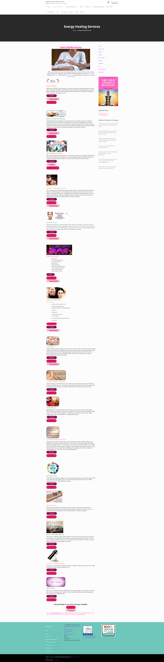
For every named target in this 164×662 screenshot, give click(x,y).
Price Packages (90, 73)
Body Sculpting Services (71, 6)
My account (47, 648)
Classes (81, 6)
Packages (71, 607)
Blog (77, 12)
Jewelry (100, 52)
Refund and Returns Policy (51, 639)
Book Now (103, 114)
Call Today (51, 102)
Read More (51, 95)
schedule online (70, 76)
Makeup (100, 60)
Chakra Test (88, 6)
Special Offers (109, 6)
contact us (70, 75)
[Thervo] (88, 630)
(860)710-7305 (67, 629)
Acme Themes (56, 660)
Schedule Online (53, 99)
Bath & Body (101, 49)
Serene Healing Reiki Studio (54, 2)
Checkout (47, 636)
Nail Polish (101, 63)
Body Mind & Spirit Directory (89, 637)
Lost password (48, 650)
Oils (99, 66)
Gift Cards (71, 610)
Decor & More (102, 57)
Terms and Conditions (50, 642)
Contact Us (71, 12)
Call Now (51, 164)
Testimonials (64, 12)
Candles (100, 54)
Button (50, 274)
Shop (58, 12)
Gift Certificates (50, 12)
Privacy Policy (48, 645)
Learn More (51, 161)
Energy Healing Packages (98, 6)
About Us (82, 12)
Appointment (115, 3)
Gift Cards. (56, 75)
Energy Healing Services (57, 6)
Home (48, 6)
